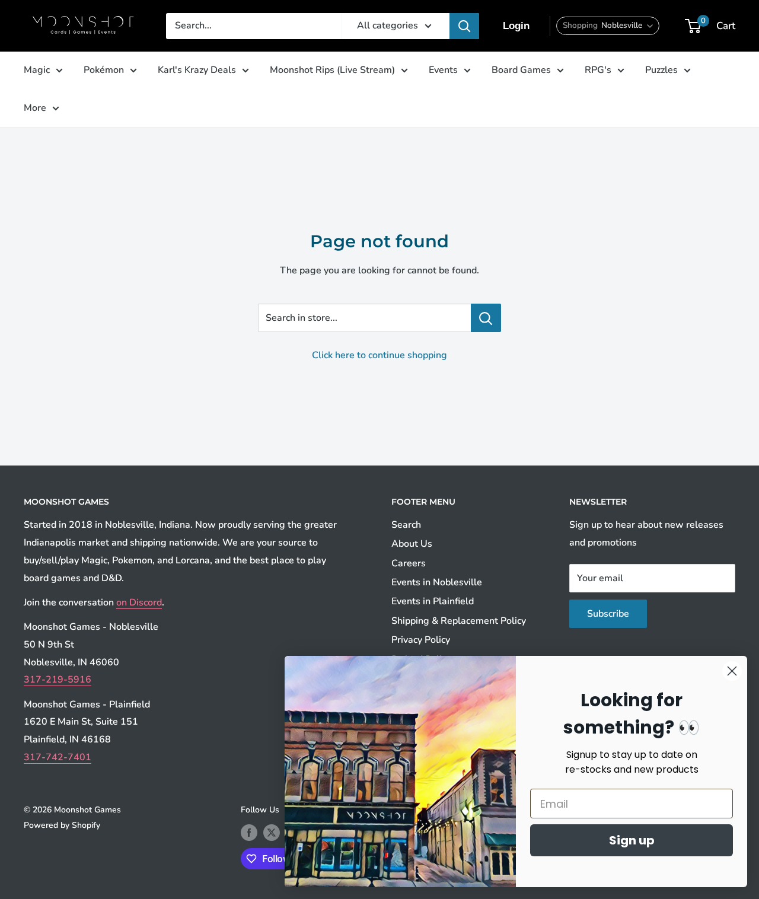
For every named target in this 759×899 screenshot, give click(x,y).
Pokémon (104, 69)
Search (406, 524)
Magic (37, 69)
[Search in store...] (486, 318)
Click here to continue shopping (379, 355)
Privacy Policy (420, 639)
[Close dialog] (732, 671)
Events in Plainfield (432, 601)
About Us (411, 543)
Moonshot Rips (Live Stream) (332, 69)
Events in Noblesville (436, 582)
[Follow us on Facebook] (249, 832)
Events (443, 69)
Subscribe (608, 613)
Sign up (632, 840)
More (35, 107)
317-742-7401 (57, 757)
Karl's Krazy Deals (197, 69)
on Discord (139, 602)
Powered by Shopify (62, 825)
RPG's (598, 69)
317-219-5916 (57, 679)
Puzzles (661, 69)
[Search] (464, 26)
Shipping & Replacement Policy (458, 620)
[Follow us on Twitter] (271, 832)
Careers (408, 563)
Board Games (521, 69)
